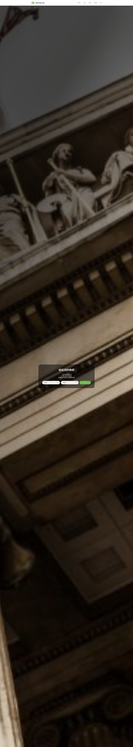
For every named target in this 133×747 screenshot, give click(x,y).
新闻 (101, 2)
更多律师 (95, 2)
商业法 (84, 2)
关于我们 (78, 2)
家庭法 (90, 2)
